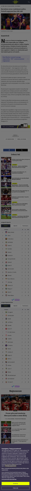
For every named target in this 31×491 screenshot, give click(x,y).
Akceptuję (15, 483)
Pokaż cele (15, 488)
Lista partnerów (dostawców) (9, 479)
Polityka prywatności (10, 466)
